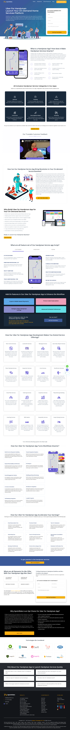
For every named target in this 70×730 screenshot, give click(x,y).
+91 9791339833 (8, 699)
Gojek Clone (43, 702)
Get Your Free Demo (57, 32)
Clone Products (47, 1)
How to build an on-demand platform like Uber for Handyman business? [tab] (49, 684)
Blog (53, 1)
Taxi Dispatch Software (24, 698)
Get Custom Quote (61, 1)
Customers (18, 249)
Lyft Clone (43, 699)
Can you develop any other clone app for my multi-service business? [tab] (49, 672)
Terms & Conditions (60, 699)
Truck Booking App (23, 713)
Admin (53, 249)
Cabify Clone (43, 710)
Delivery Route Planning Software (26, 706)
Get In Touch (19, 633)
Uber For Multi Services (24, 705)
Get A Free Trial (8, 237)
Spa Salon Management (24, 710)
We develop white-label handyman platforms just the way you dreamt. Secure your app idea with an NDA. (21, 322)
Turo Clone (43, 706)
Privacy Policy (59, 698)
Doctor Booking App (23, 707)
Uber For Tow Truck (23, 700)
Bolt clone (43, 700)
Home (34, 1)
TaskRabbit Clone (44, 709)
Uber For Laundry (23, 702)
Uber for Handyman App (15, 590)
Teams (6, 703)
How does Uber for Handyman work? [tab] (46, 677)
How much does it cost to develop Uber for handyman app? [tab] (18, 672)
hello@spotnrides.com (9, 697)
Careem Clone (43, 705)
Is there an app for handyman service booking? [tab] (16, 677)
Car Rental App (22, 699)
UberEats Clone (44, 712)
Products (39, 1)
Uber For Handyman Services (25, 703)
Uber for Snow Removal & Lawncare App (27, 714)
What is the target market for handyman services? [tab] (17, 683)
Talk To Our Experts (35, 562)
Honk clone (43, 707)
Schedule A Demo (35, 128)
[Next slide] (47, 149)
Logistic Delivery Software (24, 712)
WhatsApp (7, 701)
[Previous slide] (22, 149)
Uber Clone (43, 698)
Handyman (36, 249)
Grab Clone (43, 703)
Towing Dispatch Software (24, 709)
